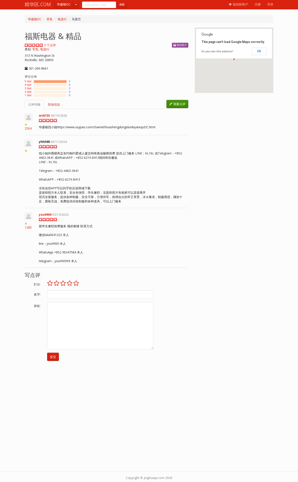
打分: (37, 284)
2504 (28, 128)
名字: (37, 294)
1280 (28, 227)
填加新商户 (240, 4)
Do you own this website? (217, 51)
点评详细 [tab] (34, 104)
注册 (258, 4)
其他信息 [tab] (54, 104)
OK (259, 51)
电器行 (62, 19)
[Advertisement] (149, 405)
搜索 (122, 4)
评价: (37, 306)
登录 (270, 4)
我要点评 (178, 104)
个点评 (50, 45)
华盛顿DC (63, 4)
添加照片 (181, 45)
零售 (49, 19)
